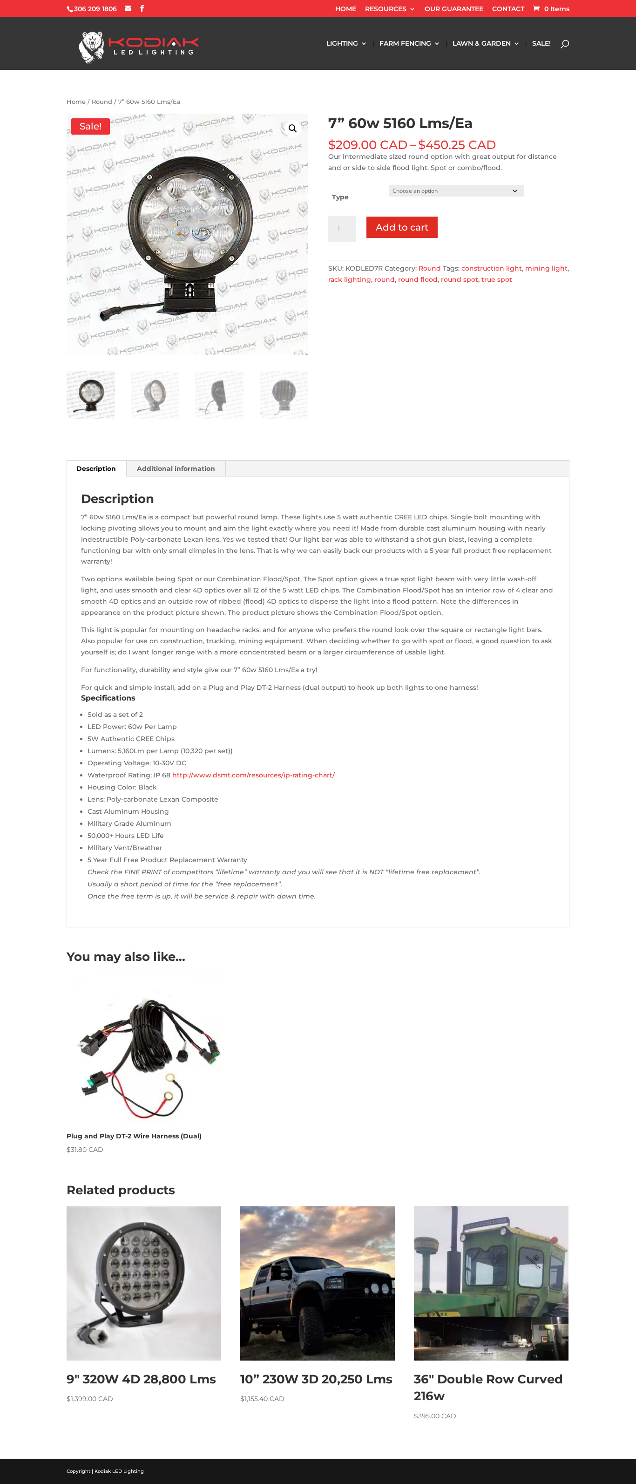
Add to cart (402, 227)
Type (340, 197)
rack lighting (349, 279)
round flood (418, 279)
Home (76, 101)
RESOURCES (385, 9)
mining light (546, 268)
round (384, 279)
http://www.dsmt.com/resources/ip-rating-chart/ (253, 775)
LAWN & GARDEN (482, 44)
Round (102, 101)
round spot (459, 279)
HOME (345, 9)
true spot (496, 279)
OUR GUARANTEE (454, 9)
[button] (292, 128)
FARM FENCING (405, 44)
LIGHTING (342, 44)
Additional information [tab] (176, 468)
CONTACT (508, 9)
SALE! (541, 44)
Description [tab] (96, 468)
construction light (491, 268)
